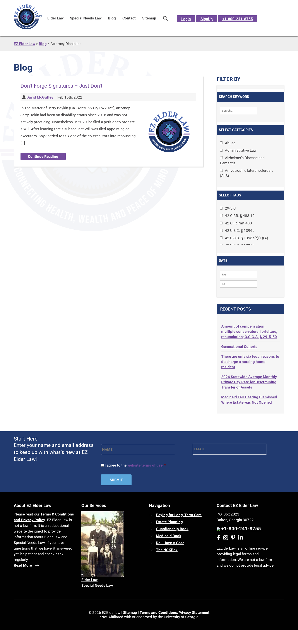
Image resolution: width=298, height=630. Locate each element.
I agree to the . (135, 465)
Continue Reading (43, 156)
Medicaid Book (168, 536)
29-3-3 (230, 208)
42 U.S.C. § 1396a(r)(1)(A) (246, 238)
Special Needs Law (85, 18)
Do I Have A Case (170, 543)
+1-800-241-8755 (237, 19)
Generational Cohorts (239, 346)
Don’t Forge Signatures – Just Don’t (62, 86)
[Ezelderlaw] (28, 28)
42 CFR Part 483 (238, 223)
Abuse (230, 143)
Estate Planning (169, 522)
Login (186, 19)
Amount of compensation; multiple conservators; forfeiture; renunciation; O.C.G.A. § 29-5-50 (249, 331)
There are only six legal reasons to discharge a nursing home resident (250, 361)
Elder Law (55, 18)
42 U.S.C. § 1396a (239, 230)
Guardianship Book (172, 529)
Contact (129, 18)
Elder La (88, 580)
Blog (112, 18)
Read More (23, 565)
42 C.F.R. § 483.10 (240, 215)
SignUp (206, 19)
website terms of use (145, 465)
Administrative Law (241, 150)
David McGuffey (39, 97)
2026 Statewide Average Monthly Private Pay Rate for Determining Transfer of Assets (249, 382)
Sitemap (149, 18)
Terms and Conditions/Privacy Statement (174, 612)
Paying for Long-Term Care (179, 515)
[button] (165, 18)
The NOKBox (167, 550)
